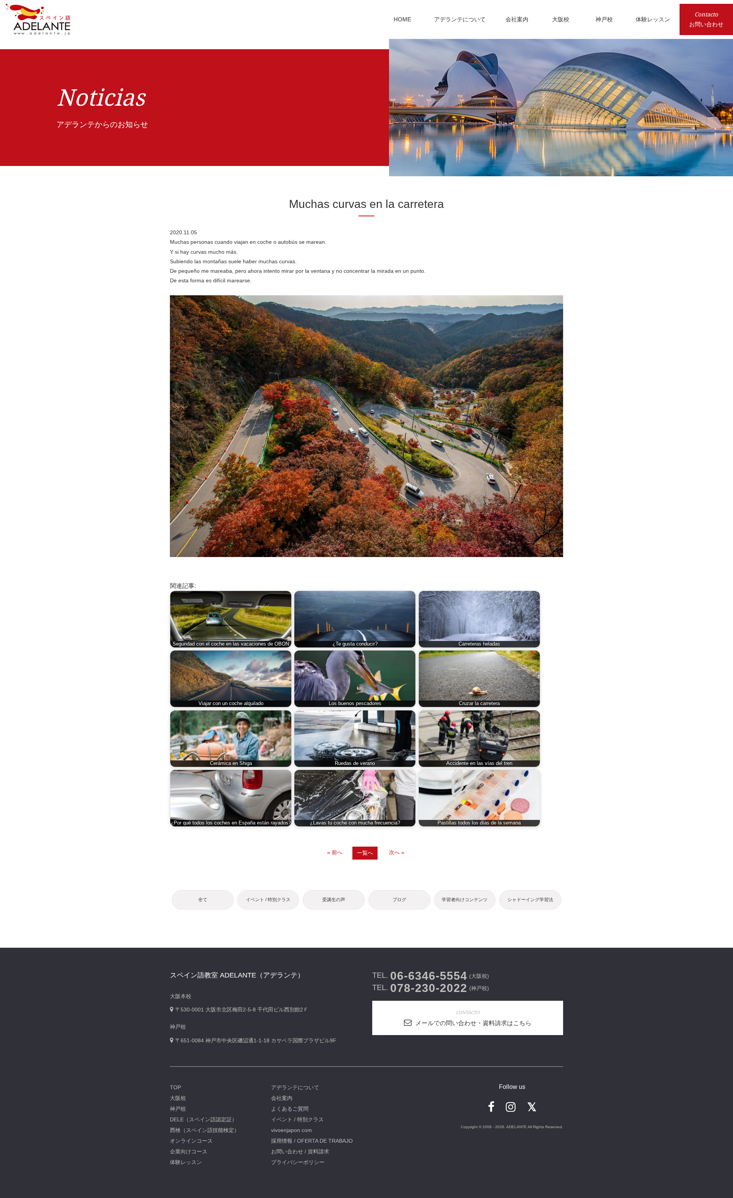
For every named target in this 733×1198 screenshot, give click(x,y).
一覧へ (365, 853)
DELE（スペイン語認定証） (203, 1119)
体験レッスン (186, 1162)
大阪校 (178, 1098)
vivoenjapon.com (291, 1130)
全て (202, 899)
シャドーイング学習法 (530, 899)
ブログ (399, 899)
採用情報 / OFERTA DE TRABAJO (312, 1141)
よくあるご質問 (289, 1109)
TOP (175, 1087)
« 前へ (334, 852)
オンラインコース (191, 1141)
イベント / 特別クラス (268, 899)
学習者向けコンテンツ (465, 899)
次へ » (396, 852)
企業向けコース (188, 1151)
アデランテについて (295, 1087)
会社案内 (281, 1098)
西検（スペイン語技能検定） (204, 1130)
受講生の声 (333, 899)
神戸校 (178, 1109)
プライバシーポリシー (298, 1162)
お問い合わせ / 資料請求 (300, 1151)
